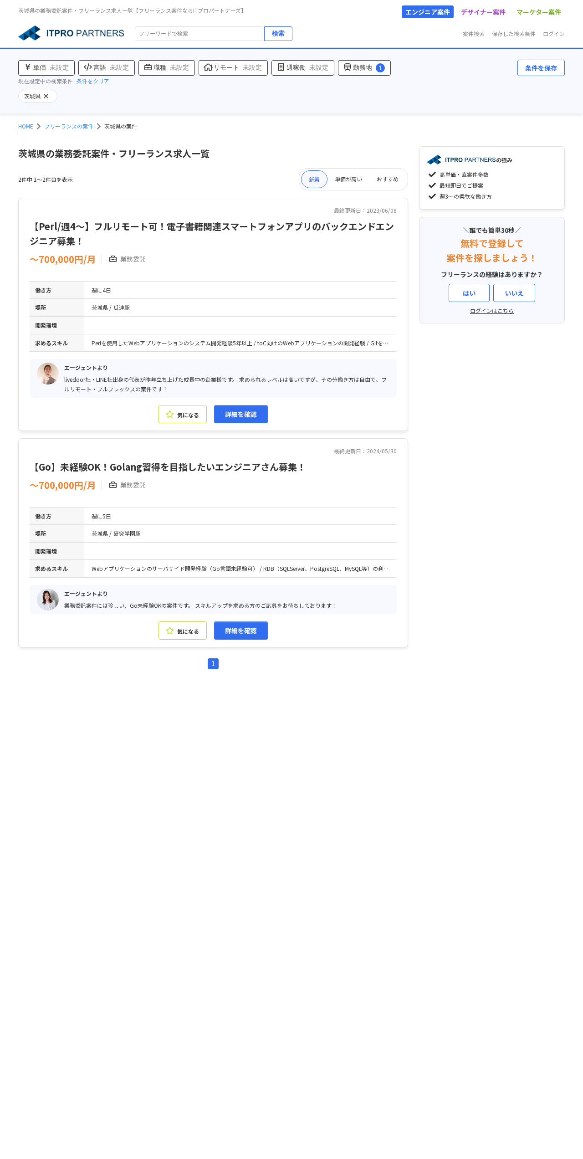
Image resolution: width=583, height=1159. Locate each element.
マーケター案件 (539, 11)
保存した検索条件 (514, 33)
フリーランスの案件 (68, 126)
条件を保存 (541, 67)
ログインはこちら (492, 310)
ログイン (554, 33)
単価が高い (348, 179)
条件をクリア (93, 81)
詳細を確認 (241, 414)
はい (469, 292)
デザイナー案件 (483, 11)
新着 (314, 179)
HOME (25, 126)
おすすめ (388, 179)
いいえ (514, 292)
